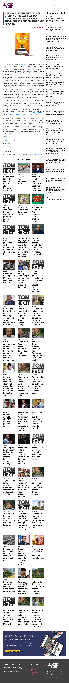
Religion (59, 673)
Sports (51, 671)
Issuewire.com (22, 64)
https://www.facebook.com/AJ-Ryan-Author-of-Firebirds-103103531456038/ (22, 112)
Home (20, 5)
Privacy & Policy (33, 674)
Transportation (48, 673)
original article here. (39, 154)
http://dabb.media (7, 149)
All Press (33, 5)
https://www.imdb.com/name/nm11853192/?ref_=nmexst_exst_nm (22, 114)
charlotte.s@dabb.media (9, 141)
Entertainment (57, 671)
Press (33, 667)
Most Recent (26, 5)
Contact (38, 5)
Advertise (33, 669)
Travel (54, 673)
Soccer (53, 675)
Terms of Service (33, 672)
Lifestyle (46, 671)
